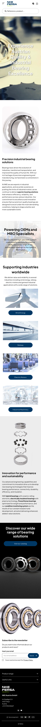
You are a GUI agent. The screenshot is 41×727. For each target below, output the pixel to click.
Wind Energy (21, 313)
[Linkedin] (18, 710)
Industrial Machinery (20, 409)
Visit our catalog (20, 544)
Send (32, 656)
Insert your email (8, 651)
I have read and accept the (19, 660)
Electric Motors (20, 377)
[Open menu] (3, 3)
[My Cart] (37, 3)
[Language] (33, 3)
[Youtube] (21, 710)
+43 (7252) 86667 (8, 706)
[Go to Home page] (12, 3)
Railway (21, 345)
